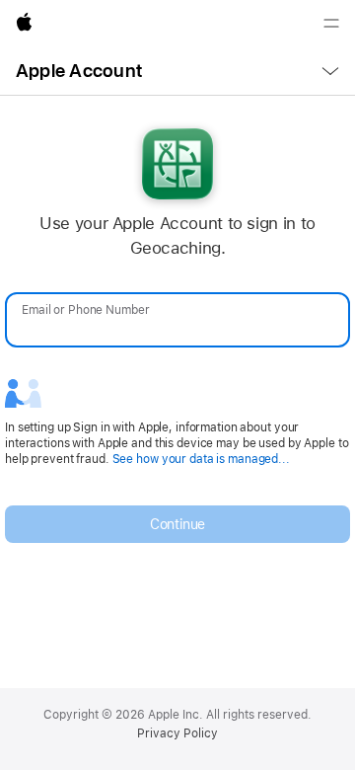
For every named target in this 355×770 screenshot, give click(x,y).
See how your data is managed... (201, 459)
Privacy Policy (177, 733)
